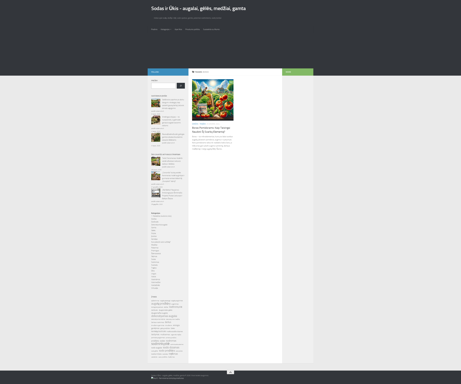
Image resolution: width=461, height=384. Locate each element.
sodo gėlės (154, 351)
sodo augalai (156, 347)
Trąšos (203, 124)
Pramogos (155, 251)
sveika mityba (156, 354)
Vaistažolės (155, 285)
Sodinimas (155, 262)
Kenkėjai (154, 239)
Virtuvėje (154, 288)
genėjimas (155, 328)
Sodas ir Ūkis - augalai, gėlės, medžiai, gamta (198, 8)
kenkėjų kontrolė (158, 331)
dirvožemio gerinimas (157, 325)
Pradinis (154, 29)
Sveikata (154, 265)
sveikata (165, 354)
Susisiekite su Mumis (211, 29)
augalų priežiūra (160, 303)
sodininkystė (160, 343)
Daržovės (154, 222)
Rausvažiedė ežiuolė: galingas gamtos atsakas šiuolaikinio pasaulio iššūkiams (173, 137)
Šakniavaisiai (156, 253)
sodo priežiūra (167, 350)
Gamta (153, 228)
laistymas (155, 334)
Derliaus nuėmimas (157, 322)
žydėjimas (171, 357)
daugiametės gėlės (165, 310)
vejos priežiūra (162, 357)
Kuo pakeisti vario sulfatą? (161, 242)
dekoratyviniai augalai (164, 315)
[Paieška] (181, 86)
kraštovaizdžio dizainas (175, 331)
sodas (162, 340)
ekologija (176, 325)
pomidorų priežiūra (171, 338)
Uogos (153, 274)
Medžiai (154, 245)
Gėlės (153, 230)
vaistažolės (154, 357)
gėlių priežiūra (165, 328)
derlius (168, 322)
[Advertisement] (230, 50)
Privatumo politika (192, 29)
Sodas (153, 259)
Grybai (153, 233)
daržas (166, 307)
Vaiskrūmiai (155, 279)
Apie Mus (178, 29)
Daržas (195, 124)
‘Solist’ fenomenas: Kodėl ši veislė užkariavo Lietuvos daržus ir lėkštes (172, 161)
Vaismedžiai (155, 282)
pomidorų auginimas (158, 338)
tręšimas (173, 353)
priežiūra (155, 341)
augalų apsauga (165, 301)
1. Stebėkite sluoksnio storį (161, 216)
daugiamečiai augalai (159, 313)
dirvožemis (168, 325)
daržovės (154, 310)
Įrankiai (154, 236)
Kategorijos (165, 29)
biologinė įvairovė (157, 307)
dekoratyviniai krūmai (158, 319)
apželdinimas (155, 301)
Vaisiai (153, 276)
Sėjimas (154, 256)
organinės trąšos (176, 335)
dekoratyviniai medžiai (173, 319)
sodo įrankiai (179, 351)
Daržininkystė (175, 306)
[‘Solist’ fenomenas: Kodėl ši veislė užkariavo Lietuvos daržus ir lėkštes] (155, 162)
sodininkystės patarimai (176, 344)
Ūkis (153, 271)
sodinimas (171, 340)
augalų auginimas (177, 301)
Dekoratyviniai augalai (159, 225)
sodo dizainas (171, 347)
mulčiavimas (165, 334)
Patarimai (154, 248)
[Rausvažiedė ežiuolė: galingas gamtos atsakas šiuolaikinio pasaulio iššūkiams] (155, 138)
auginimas (175, 304)
